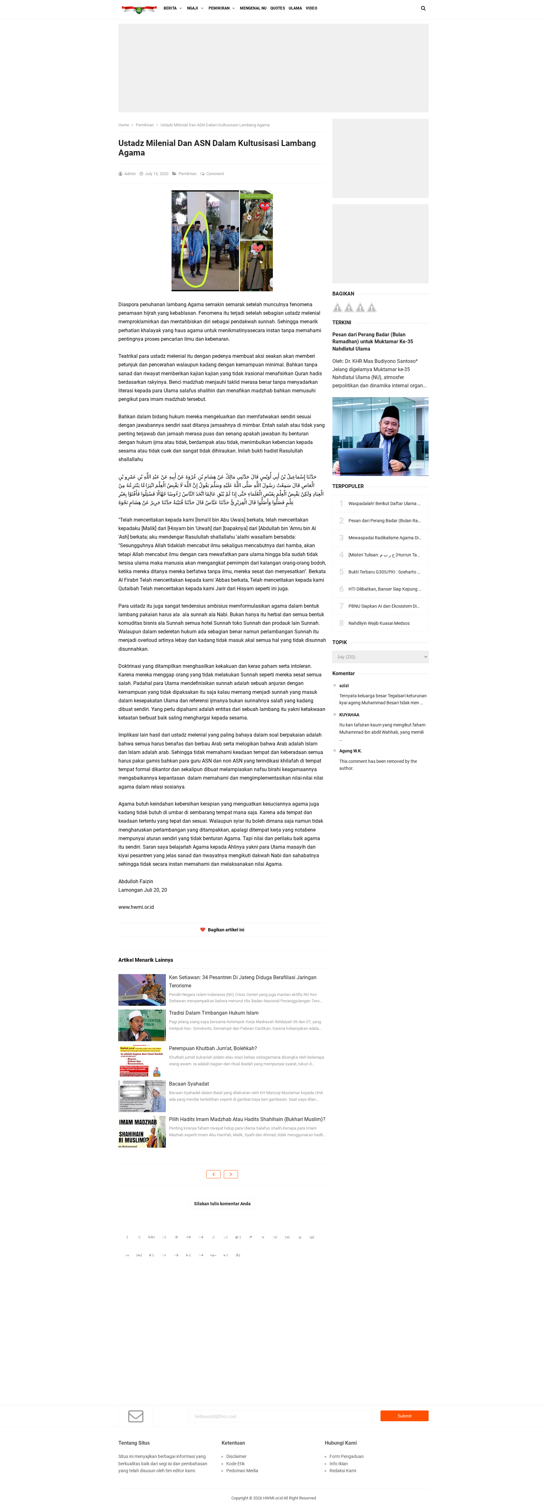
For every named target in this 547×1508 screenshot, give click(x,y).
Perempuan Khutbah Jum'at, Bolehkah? (213, 1048)
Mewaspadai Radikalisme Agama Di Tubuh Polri (395, 537)
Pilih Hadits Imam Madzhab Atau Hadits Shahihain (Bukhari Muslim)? (247, 1119)
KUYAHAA (349, 714)
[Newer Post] (213, 1174)
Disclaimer (236, 1456)
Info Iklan (339, 1463)
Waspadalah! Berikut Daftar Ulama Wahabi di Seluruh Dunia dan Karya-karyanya (427, 503)
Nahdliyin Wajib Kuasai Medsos (379, 623)
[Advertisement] (273, 68)
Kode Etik (235, 1463)
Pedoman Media (242, 1470)
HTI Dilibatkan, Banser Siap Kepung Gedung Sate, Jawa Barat (409, 589)
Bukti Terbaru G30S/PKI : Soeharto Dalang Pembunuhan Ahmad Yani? (417, 571)
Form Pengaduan (347, 1456)
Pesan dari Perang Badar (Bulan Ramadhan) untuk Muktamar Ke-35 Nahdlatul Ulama (372, 342)
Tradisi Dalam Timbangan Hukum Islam (214, 1013)
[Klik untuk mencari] (423, 8)
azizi (344, 685)
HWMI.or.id (273, 1498)
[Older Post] (231, 1174)
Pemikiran (188, 173)
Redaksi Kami (343, 1470)
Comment (215, 173)
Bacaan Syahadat (189, 1084)
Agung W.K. (350, 750)
